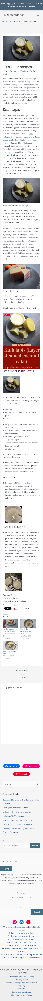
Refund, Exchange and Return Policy (21, 982)
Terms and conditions (21, 992)
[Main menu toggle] (38, 14)
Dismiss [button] (31, 6)
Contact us (21, 989)
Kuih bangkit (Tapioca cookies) (16, 816)
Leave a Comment (11, 71)
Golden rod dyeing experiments (17, 812)
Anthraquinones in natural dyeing (17, 820)
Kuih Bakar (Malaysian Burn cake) (26, 631)
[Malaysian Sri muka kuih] (10, 645)
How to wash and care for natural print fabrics (21, 954)
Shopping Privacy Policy (21, 995)
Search (6, 841)
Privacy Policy (21, 979)
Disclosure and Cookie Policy (21, 976)
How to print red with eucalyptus (17, 824)
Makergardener (14, 15)
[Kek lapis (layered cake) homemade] (10, 623)
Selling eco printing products (16, 808)
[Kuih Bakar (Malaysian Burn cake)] (28, 623)
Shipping (21, 986)
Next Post (21, 677)
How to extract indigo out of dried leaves (21, 957)
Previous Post (21, 671)
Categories (21, 893)
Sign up (6, 869)
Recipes (24, 71)
